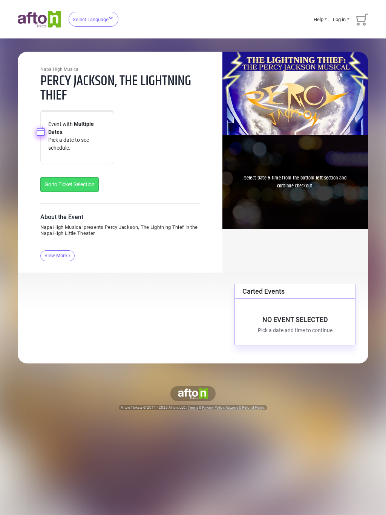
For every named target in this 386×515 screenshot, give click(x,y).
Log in (339, 19)
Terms (193, 407)
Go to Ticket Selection (69, 184)
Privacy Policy (213, 407)
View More (55, 255)
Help (318, 19)
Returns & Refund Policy (244, 407)
